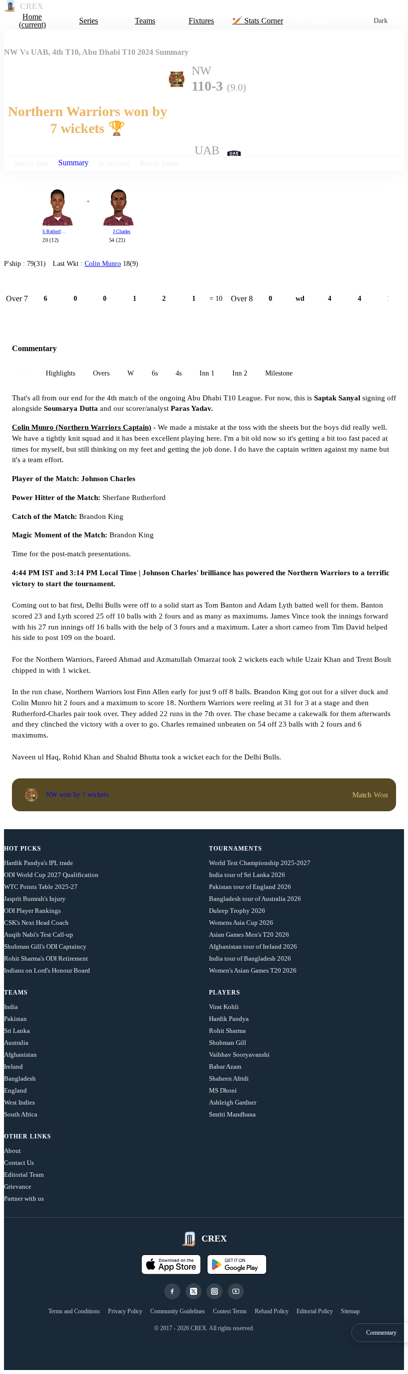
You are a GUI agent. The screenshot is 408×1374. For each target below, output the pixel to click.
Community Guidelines (177, 1311)
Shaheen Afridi (229, 1078)
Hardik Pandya (229, 1018)
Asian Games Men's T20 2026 (249, 934)
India (11, 1006)
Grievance (17, 1186)
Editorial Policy (315, 1311)
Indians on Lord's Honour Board (47, 970)
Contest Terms (230, 1311)
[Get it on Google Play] (237, 1264)
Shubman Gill (227, 1042)
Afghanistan (20, 1054)
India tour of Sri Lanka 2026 (247, 874)
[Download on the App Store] (171, 1264)
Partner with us (24, 1198)
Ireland (13, 1066)
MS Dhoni (223, 1090)
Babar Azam (225, 1066)
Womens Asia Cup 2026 (241, 922)
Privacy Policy (125, 1311)
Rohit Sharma (227, 1030)
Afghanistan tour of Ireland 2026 (253, 946)
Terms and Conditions (74, 1311)
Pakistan (15, 1018)
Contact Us (19, 1162)
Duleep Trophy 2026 (237, 910)
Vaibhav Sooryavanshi (239, 1054)
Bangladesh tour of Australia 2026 (255, 898)
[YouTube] (236, 1291)
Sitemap (350, 1311)
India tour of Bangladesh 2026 (250, 958)
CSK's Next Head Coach (36, 922)
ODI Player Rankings (32, 910)
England (15, 1090)
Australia (16, 1042)
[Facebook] (172, 1291)
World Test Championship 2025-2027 (259, 863)
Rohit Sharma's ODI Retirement (46, 958)
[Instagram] (214, 1291)
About (12, 1150)
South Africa (20, 1114)
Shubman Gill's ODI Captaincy (45, 946)
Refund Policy (272, 1311)
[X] (194, 1291)
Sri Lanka (17, 1030)
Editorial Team (24, 1174)
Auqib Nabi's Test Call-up (38, 934)
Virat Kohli (224, 1006)
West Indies (19, 1102)
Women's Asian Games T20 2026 (253, 970)
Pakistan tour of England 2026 (250, 886)
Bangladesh (20, 1078)
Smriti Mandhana (232, 1114)
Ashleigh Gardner (232, 1102)
